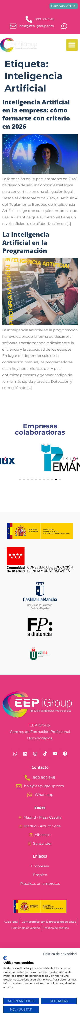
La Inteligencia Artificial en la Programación (25, 242)
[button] (72, 45)
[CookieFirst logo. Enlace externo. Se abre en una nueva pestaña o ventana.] (5, 958)
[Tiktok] (45, 753)
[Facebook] (65, 753)
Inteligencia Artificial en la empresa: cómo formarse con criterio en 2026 (36, 114)
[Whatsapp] (15, 753)
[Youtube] (55, 753)
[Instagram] (35, 753)
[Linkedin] (25, 753)
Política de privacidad (60, 954)
